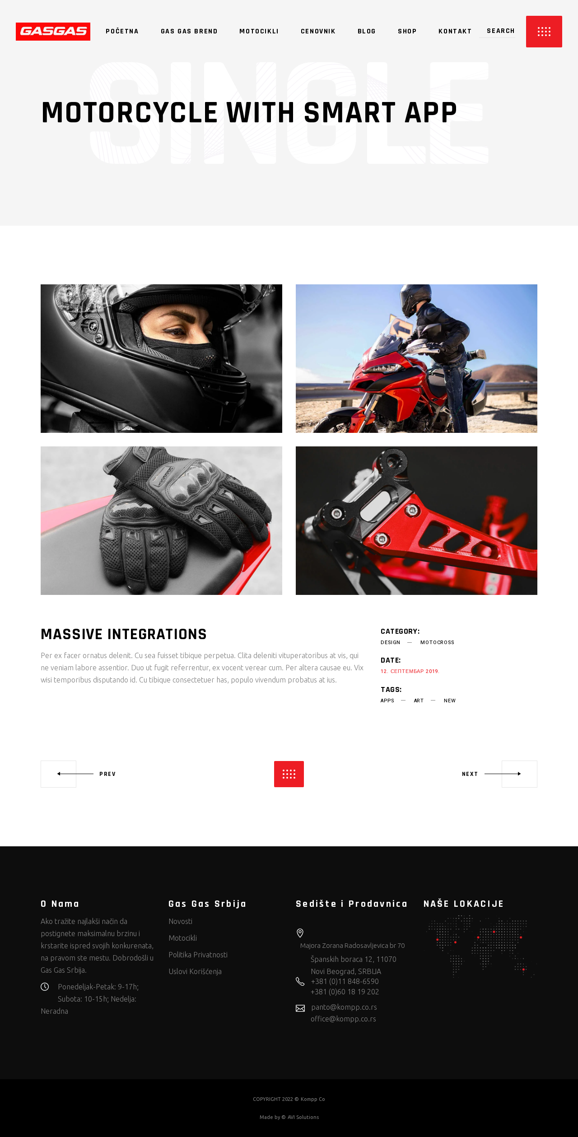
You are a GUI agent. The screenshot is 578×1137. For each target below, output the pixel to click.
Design (391, 642)
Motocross (437, 642)
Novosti (180, 921)
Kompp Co (313, 1099)
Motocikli (182, 938)
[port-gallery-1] (161, 358)
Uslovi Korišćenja (195, 971)
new (450, 701)
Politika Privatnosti (198, 955)
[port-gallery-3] (161, 520)
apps (387, 701)
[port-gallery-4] (416, 520)
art (419, 701)
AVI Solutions (303, 1117)
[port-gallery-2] (416, 358)
